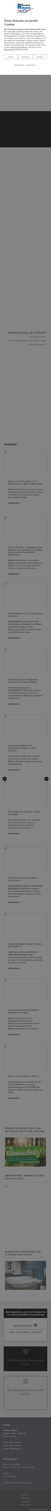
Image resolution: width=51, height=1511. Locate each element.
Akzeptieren (40, 57)
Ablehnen (11, 57)
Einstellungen (25, 57)
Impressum (31, 65)
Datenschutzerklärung (19, 47)
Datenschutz (19, 65)
